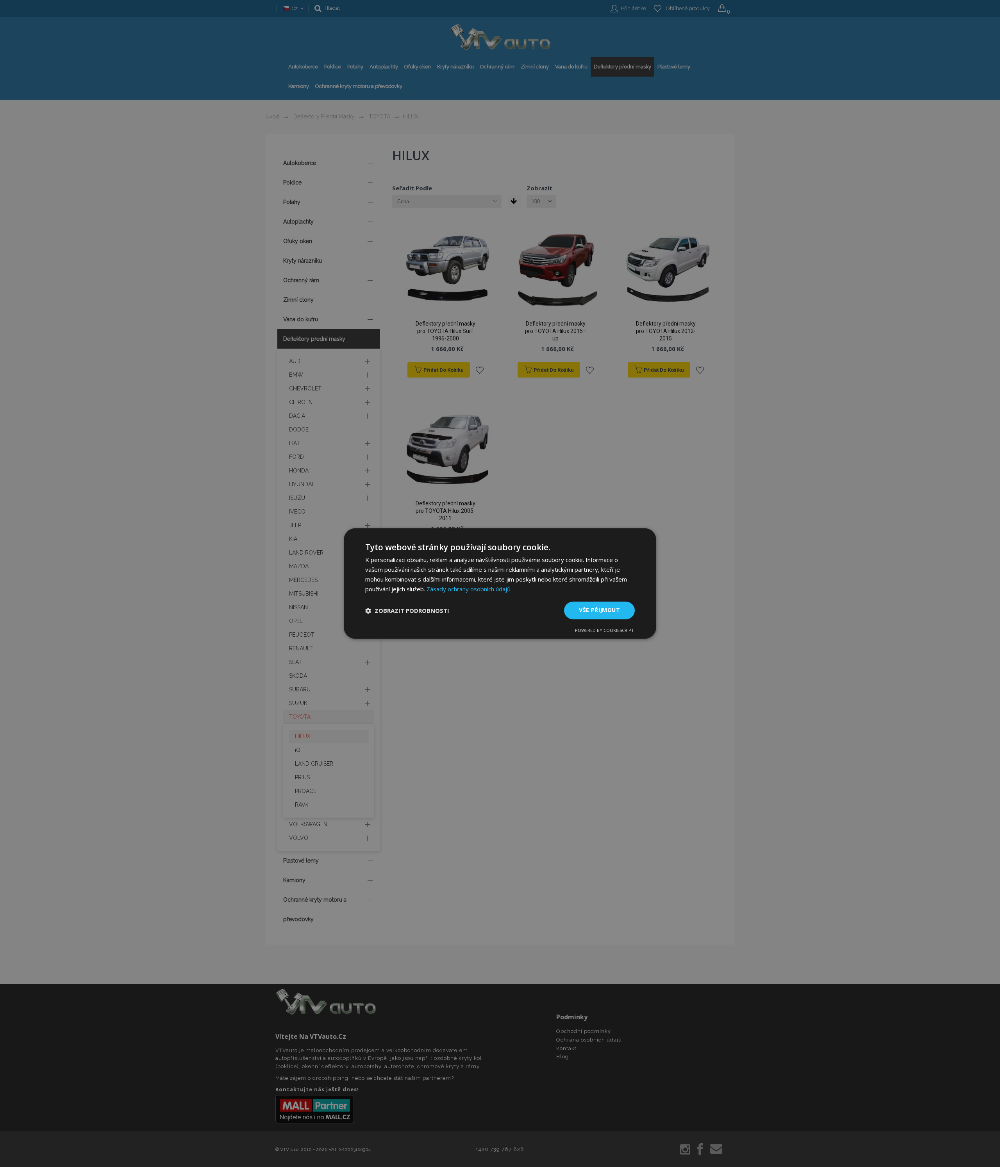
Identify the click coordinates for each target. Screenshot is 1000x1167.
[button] (407, 610)
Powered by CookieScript (604, 631)
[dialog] (500, 583)
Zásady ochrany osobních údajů (469, 589)
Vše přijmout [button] (599, 610)
